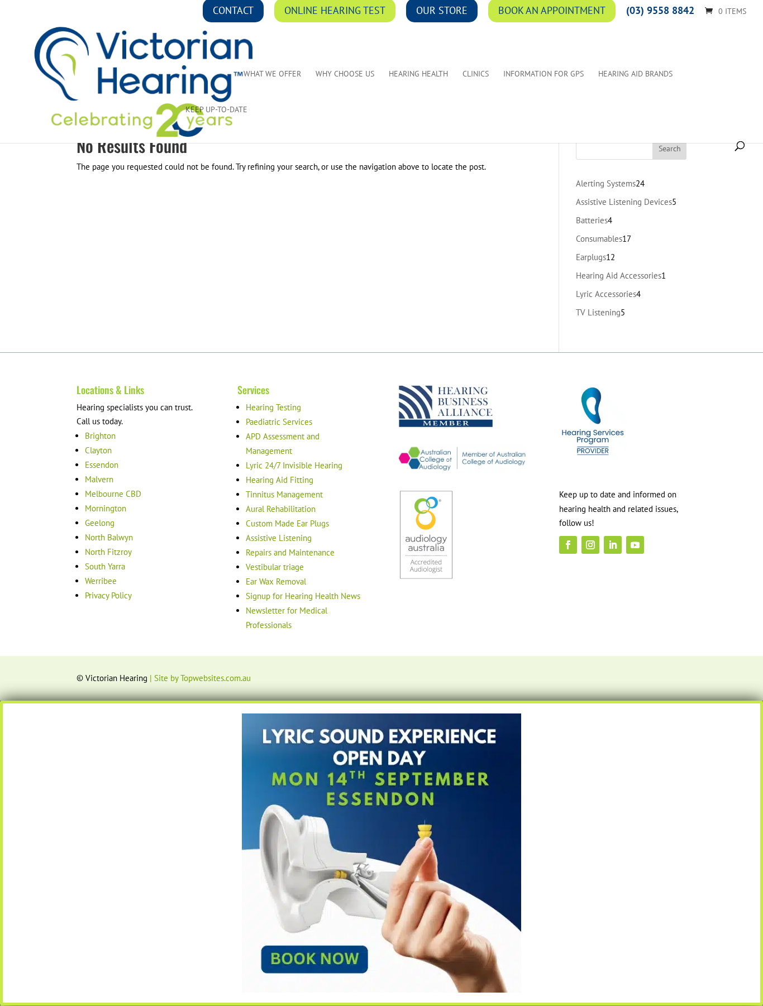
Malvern (99, 479)
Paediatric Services (279, 421)
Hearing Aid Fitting (279, 480)
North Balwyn (109, 537)
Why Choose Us (345, 74)
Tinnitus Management (284, 494)
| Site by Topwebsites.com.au (200, 678)
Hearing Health (418, 74)
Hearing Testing (273, 407)
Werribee (101, 581)
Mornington (105, 508)
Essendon (101, 464)
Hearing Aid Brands (635, 74)
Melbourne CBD (113, 493)
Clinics (475, 74)
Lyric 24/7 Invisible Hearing (294, 465)
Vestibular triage (275, 567)
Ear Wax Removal (276, 581)
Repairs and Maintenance (290, 552)
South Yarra (105, 566)
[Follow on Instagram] (590, 545)
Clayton (98, 450)
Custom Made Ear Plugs (287, 523)
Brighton (100, 435)
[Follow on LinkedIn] (613, 545)
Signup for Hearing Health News (303, 596)
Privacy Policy (108, 595)
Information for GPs (543, 74)
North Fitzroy (108, 552)
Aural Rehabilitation (281, 509)
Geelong (100, 523)
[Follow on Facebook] (568, 545)
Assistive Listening (279, 538)
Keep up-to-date (216, 110)
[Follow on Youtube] (635, 545)
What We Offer (272, 74)
